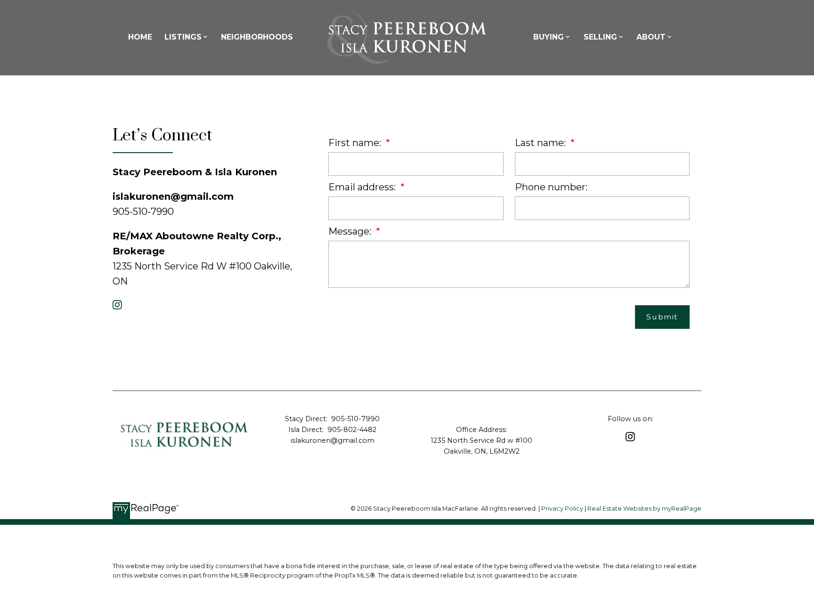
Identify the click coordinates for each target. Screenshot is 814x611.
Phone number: (551, 187)
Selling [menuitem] (600, 37)
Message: (351, 231)
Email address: (363, 187)
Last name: (541, 142)
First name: (355, 142)
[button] (117, 305)
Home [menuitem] (140, 37)
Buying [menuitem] (548, 37)
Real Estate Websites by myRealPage (644, 508)
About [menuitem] (651, 37)
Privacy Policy (562, 508)
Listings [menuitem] (183, 37)
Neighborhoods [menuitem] (257, 37)
